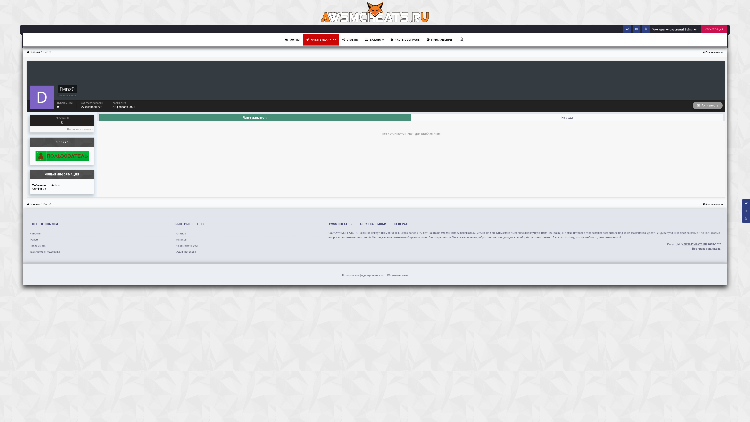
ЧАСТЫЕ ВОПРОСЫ (407, 39)
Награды (181, 239)
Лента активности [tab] (255, 117)
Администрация (186, 251)
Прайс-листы (38, 245)
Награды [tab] (567, 117)
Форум (295, 39)
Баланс (376, 39)
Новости (35, 233)
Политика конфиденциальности (363, 275)
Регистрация (714, 29)
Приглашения (441, 39)
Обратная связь (397, 275)
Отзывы (352, 39)
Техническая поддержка (45, 251)
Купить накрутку (323, 39)
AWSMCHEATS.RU (695, 244)
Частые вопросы (187, 245)
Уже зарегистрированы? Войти (673, 29)
